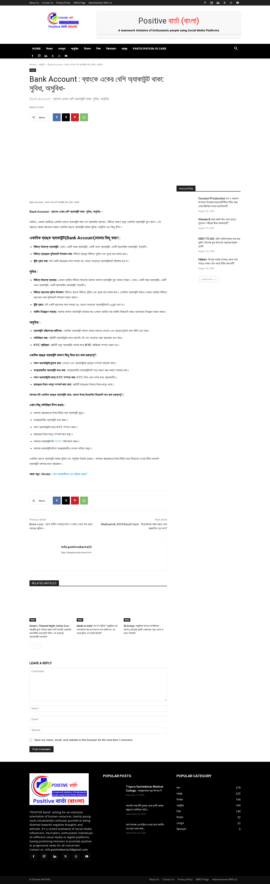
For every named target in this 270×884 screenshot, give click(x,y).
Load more (207, 279)
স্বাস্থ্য (124, 48)
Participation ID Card (149, 48)
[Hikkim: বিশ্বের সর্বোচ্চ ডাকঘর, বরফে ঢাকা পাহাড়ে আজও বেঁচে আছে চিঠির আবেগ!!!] (186, 264)
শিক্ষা (98, 48)
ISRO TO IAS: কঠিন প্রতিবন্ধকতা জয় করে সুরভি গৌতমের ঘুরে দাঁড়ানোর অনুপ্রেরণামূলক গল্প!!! (219, 242)
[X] (225, 3)
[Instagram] (211, 3)
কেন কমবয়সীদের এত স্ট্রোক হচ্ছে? (70, 474)
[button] (236, 49)
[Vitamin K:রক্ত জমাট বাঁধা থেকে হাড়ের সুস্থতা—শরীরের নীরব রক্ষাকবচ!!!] (186, 224)
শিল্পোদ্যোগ (111, 48)
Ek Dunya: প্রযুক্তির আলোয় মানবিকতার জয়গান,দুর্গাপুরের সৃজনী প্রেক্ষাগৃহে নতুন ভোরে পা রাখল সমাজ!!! (143, 629)
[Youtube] (238, 3)
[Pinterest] (75, 117)
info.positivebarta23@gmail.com (66, 849)
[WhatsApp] (231, 3)
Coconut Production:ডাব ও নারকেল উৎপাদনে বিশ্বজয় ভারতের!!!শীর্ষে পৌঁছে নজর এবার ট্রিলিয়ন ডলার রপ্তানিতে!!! (218, 202)
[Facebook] (205, 3)
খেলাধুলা (61, 48)
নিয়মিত (58, 441)
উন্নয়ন (49, 48)
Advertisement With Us (100, 2)
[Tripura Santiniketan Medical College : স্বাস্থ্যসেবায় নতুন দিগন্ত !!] (113, 799)
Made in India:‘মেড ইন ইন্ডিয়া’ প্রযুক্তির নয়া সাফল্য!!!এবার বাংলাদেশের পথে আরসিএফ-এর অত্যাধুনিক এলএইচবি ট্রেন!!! (97, 629)
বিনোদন (87, 48)
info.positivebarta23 (76, 547)
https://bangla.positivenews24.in (76, 552)
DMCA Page (79, 2)
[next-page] (38, 646)
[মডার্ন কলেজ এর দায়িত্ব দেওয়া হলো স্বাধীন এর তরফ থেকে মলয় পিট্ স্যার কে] (113, 839)
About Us (34, 2)
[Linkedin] (218, 3)
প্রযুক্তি (74, 48)
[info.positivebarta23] (45, 554)
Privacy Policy (63, 2)
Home (36, 48)
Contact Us (47, 2)
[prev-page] (31, 646)
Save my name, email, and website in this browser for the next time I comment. (83, 739)
